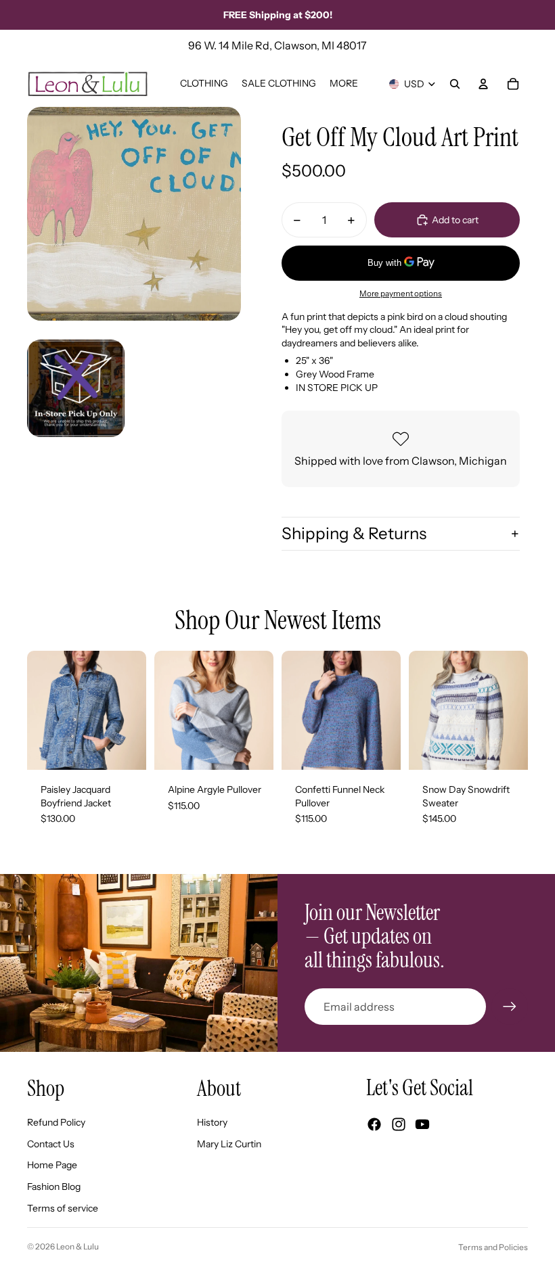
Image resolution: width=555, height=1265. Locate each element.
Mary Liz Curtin (229, 1144)
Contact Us (50, 1144)
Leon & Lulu (77, 1246)
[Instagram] (399, 1124)
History (212, 1122)
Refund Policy (56, 1122)
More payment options (400, 293)
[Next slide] (135, 710)
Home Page (52, 1165)
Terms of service (62, 1208)
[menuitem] (344, 84)
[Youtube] (422, 1124)
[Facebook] (374, 1124)
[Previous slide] (37, 710)
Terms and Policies (493, 1247)
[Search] (455, 84)
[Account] (483, 84)
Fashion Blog (54, 1186)
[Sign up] (509, 1006)
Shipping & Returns (354, 533)
